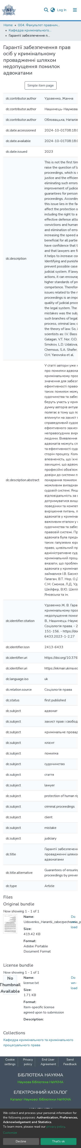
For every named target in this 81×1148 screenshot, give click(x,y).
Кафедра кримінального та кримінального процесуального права (30, 30)
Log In (62, 10)
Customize (10, 1133)
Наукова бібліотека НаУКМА (40, 1082)
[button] (52, 10)
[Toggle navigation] (75, 10)
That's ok (58, 1141)
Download (74, 922)
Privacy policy (28, 1062)
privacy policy (55, 1127)
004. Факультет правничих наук (39, 25)
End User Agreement (48, 1062)
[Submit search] (46, 10)
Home (8, 25)
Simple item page (40, 85)
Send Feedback (70, 1062)
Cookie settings (10, 1062)
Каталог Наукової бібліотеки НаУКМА (40, 1099)
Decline (21, 1141)
